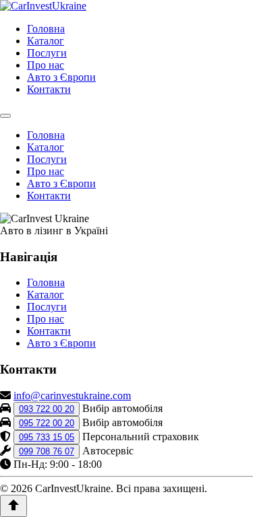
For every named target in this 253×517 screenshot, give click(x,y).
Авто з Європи (61, 77)
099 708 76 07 (46, 451)
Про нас (45, 65)
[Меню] (5, 116)
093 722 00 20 (46, 409)
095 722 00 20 (46, 423)
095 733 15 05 (46, 437)
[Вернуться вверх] (13, 506)
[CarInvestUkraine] (43, 5)
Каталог (45, 40)
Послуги (47, 53)
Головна (46, 28)
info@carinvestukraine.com (72, 395)
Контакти (49, 89)
